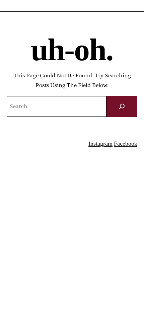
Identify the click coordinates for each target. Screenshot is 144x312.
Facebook (125, 143)
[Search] (121, 106)
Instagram (100, 143)
